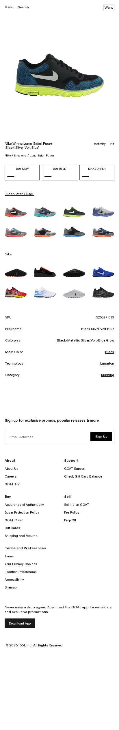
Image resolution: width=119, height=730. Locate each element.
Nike (8, 155)
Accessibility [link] (14, 579)
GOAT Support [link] (74, 468)
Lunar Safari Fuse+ (42, 155)
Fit (112, 144)
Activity (100, 144)
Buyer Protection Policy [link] (22, 512)
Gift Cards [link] (12, 528)
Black (109, 352)
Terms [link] (9, 556)
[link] (16, 212)
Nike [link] (8, 254)
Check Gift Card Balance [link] (83, 476)
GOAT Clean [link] (14, 520)
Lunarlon (107, 363)
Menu (9, 7)
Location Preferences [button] (20, 572)
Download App (20, 623)
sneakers (20, 155)
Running (107, 375)
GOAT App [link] (12, 484)
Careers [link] (10, 476)
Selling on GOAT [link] (76, 504)
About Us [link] (11, 468)
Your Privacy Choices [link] (21, 564)
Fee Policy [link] (71, 512)
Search (23, 7)
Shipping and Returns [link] (21, 535)
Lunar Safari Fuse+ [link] (19, 194)
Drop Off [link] (70, 520)
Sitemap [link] (10, 587)
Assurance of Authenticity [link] (24, 504)
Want (109, 8)
